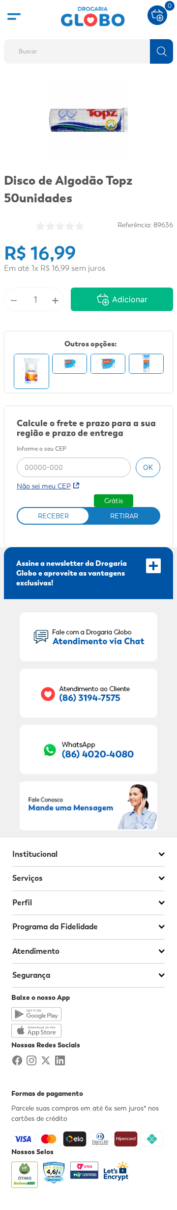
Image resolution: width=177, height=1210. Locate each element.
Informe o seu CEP (41, 449)
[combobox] (88, 48)
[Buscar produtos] (161, 51)
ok (148, 467)
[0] (157, 14)
